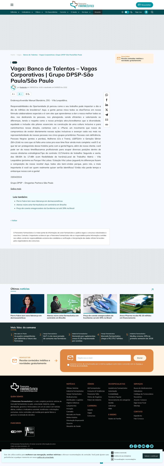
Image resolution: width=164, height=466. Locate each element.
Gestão (111, 403)
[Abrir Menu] (25, 5)
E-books (74, 12)
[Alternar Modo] (27, 94)
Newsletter (138, 397)
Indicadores (26, 12)
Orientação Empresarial (75, 420)
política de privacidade (45, 457)
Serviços (85, 12)
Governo (69, 423)
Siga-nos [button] (138, 12)
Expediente (138, 416)
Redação (23, 87)
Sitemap (137, 406)
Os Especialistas (51, 12)
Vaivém (90, 410)
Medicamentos (71, 397)
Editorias (14, 12)
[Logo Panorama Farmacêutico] (82, 5)
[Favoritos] (146, 12)
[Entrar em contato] (131, 446)
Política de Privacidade (18, 448)
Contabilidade (113, 394)
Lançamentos (71, 406)
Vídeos (37, 12)
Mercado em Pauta (73, 414)
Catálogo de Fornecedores (143, 394)
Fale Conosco (139, 419)
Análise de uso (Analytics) (122, 456)
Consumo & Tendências (96, 391)
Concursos (91, 416)
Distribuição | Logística (74, 400)
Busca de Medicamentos (143, 388)
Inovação (69, 409)
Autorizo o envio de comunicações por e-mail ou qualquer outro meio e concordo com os (106, 365)
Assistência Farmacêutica (117, 388)
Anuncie (98, 12)
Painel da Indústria (94, 400)
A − (20, 94)
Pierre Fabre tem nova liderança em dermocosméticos (39, 201)
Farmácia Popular (114, 397)
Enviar (140, 358)
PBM (110, 409)
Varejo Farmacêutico (74, 394)
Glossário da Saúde (73, 426)
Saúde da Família (114, 419)
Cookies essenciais (120, 452)
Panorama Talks (93, 394)
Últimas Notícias (72, 388)
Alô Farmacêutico (93, 388)
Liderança (112, 406)
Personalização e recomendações (125, 459)
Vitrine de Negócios (94, 397)
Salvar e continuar (151, 456)
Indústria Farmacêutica (74, 391)
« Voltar (14, 220)
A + (13, 94)
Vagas (89, 413)
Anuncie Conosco (140, 400)
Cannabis (69, 412)
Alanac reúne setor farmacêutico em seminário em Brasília (41, 205)
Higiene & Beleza (72, 403)
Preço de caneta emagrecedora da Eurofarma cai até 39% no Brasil (45, 208)
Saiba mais (16, 188)
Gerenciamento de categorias (119, 400)
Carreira (63, 12)
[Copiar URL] (106, 124)
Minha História (71, 417)
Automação (112, 391)
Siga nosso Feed (140, 403)
